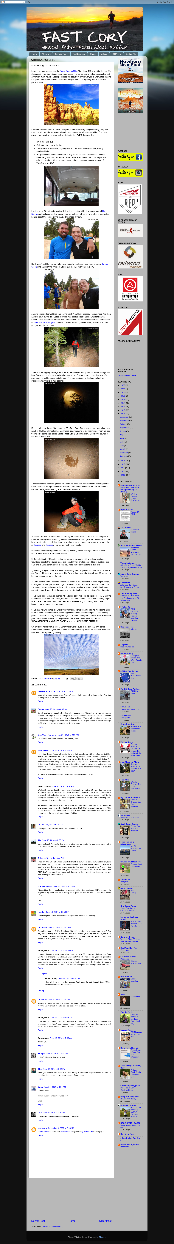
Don (40, 1113)
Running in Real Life (129, 1048)
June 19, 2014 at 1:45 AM (59, 1000)
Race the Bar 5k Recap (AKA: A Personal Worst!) (136, 1112)
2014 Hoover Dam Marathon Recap (127, 1089)
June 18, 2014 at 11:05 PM (61, 951)
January (123, 456)
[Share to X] (76, 678)
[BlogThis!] (74, 678)
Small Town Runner (129, 824)
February (124, 453)
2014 (123, 414)
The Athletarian (127, 563)
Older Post (105, 1220)
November (124, 421)
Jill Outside (125, 528)
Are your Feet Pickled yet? (136, 865)
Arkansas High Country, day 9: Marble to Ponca (129, 586)
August (123, 431)
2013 (123, 461)
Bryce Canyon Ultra (68, 71)
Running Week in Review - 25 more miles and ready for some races (136, 749)
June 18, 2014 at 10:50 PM (57, 912)
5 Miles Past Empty (129, 671)
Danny (41, 709)
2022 (123, 385)
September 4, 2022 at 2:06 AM (61, 1128)
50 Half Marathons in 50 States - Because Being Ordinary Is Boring (130, 488)
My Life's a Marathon (130, 798)
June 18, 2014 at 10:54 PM (59, 928)
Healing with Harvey (128, 1099)
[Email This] (71, 678)
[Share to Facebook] (79, 678)
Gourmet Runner (128, 1105)
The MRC (124, 780)
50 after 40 (125, 607)
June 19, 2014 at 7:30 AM (61, 1038)
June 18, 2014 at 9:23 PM (64, 886)
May (122, 442)
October (123, 424)
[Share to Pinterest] (82, 678)
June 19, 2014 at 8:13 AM (69, 978)
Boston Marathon (134, 980)
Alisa (122, 994)
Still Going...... (135, 891)
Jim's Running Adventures (127, 843)
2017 (123, 403)
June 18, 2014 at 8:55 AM (68, 735)
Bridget (41, 1054)
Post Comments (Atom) (53, 1226)
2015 (123, 410)
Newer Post (38, 1220)
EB (39, 825)
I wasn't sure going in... (129, 709)
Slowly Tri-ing (126, 888)
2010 (123, 471)
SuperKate (125, 583)
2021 (123, 389)
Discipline (124, 882)
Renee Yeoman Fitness (129, 818)
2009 (123, 475)
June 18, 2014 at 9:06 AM (61, 750)
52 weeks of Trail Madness (128, 958)
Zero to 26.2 (125, 880)
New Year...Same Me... (136, 675)
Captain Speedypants (130, 1086)
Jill (39, 858)
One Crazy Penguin (47, 735)
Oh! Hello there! (134, 692)
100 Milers (116, 54)
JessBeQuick (44, 691)
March (123, 449)
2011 (123, 468)
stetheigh (42, 1128)
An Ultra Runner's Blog (131, 545)
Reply (40, 701)
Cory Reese (46, 678)
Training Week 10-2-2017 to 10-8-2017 (136, 767)
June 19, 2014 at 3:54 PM (54, 1069)
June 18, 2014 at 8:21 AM (62, 691)
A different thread (135, 531)
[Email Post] (67, 678)
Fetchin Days (126, 742)
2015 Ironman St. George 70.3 (136, 1034)
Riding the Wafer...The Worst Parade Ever (136, 659)
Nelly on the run (127, 937)
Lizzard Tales (126, 1030)
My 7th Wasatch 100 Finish (136, 848)
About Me (46, 54)
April (122, 446)
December (124, 417)
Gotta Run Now (127, 724)
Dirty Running (126, 653)
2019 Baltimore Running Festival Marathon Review (134, 614)
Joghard (124, 645)
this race (37, 545)
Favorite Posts (61, 54)
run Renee (125, 815)
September (125, 428)
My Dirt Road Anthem (130, 689)
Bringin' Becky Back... (130, 1097)
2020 (123, 392)
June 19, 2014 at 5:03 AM (61, 1018)
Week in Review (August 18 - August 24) (136, 497)
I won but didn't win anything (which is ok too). (135, 1019)
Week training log (127, 647)
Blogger (102, 1237)
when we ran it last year (44, 322)
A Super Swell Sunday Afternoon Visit (136, 1073)
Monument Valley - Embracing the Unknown (136, 550)
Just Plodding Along (129, 762)
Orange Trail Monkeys (130, 862)
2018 (123, 400)
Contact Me (130, 54)
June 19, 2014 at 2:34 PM (57, 1054)
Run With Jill (126, 977)
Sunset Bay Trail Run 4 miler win (135, 828)
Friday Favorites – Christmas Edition (127, 909)
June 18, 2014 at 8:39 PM (53, 840)
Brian (40, 1087)
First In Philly (126, 1012)
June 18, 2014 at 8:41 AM (56, 709)
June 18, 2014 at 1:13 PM (52, 825)
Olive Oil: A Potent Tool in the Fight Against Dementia (131, 566)
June (122, 438)
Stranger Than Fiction (136, 962)
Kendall (41, 912)
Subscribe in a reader (127, 375)
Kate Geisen (43, 750)
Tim (39, 840)
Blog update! (125, 718)
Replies (44, 974)
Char (40, 1069)
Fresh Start (124, 950)
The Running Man (128, 594)
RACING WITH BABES (130, 1123)
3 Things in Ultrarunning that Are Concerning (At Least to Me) (129, 598)
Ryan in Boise (126, 510)
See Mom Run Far (128, 948)
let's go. (134, 629)
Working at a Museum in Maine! (136, 728)
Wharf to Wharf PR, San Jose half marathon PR (129, 940)
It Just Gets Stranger (130, 574)
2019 (123, 396)
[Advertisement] (71, 1198)
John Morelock (45, 886)
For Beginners (79, 54)
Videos (104, 54)
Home (34, 54)
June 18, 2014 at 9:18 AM (63, 786)
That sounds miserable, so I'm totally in (136, 923)
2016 (123, 407)
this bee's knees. (128, 627)
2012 (123, 464)
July (122, 435)
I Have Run (125, 707)
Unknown (42, 928)
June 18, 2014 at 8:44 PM (52, 858)
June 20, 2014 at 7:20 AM (54, 1113)
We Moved (124, 576)
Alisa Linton (135, 997)
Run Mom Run (127, 1134)
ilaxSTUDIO (125, 716)
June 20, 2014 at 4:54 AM (55, 1087)
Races (93, 54)
